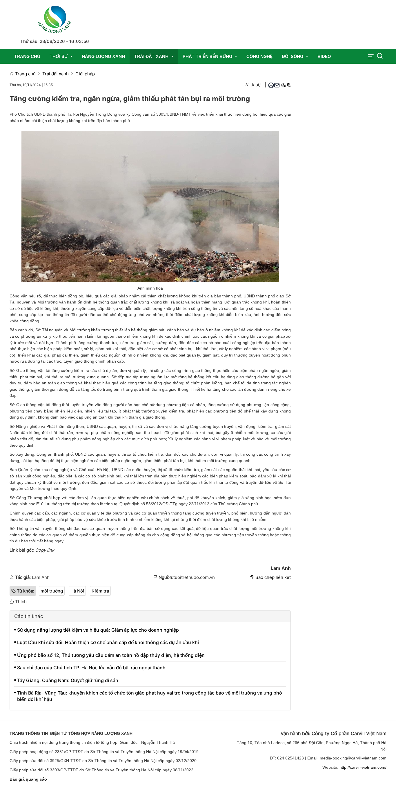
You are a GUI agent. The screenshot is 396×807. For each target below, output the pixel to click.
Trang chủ (25, 74)
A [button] (247, 84)
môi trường (52, 591)
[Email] (277, 85)
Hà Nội (77, 591)
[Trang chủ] (54, 18)
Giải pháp (85, 74)
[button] (371, 56)
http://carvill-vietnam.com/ (362, 767)
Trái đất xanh (55, 74)
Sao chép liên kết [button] (273, 577)
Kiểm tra (100, 591)
